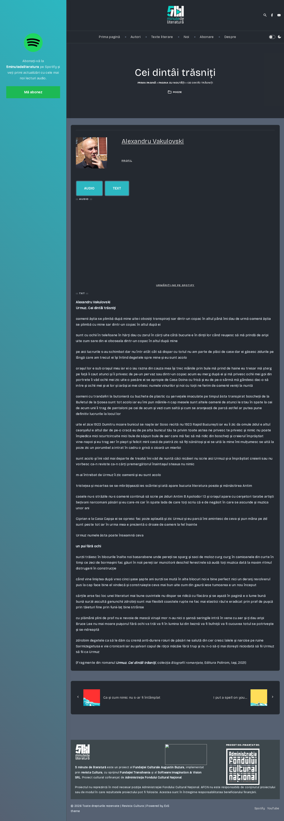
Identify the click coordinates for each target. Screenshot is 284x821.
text (117, 188)
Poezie (177, 92)
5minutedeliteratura (22, 67)
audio (89, 188)
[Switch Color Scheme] (279, 37)
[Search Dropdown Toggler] (265, 15)
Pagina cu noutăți (172, 82)
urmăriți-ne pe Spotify (175, 285)
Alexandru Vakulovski (153, 141)
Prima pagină (147, 82)
